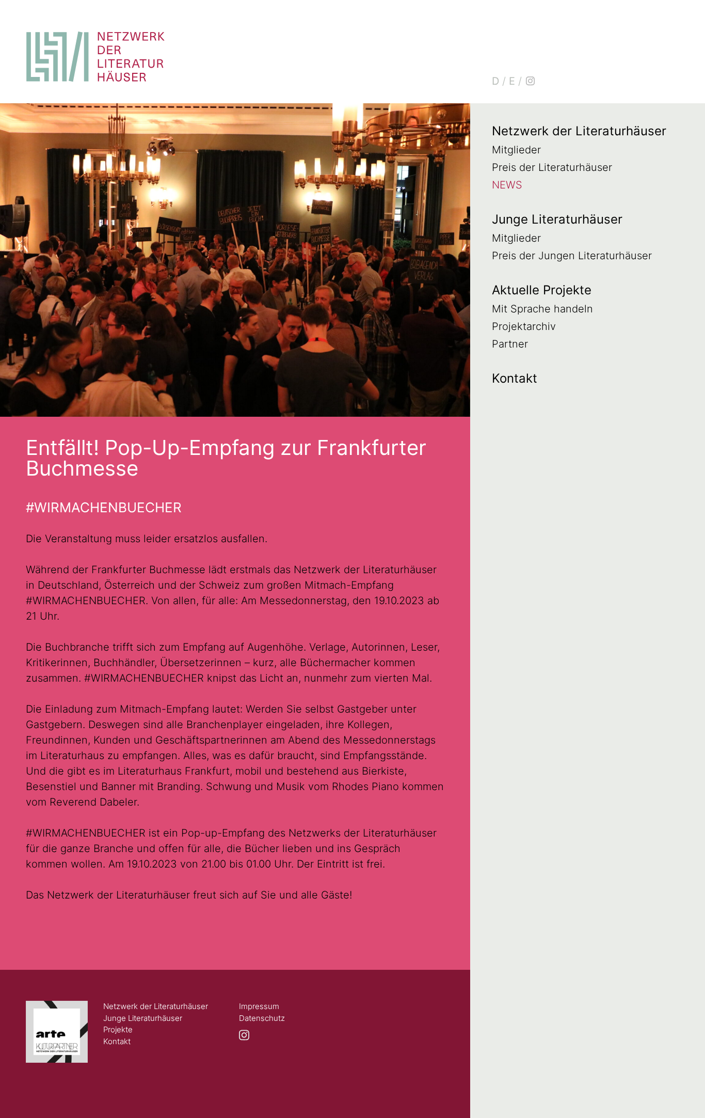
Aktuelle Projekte (541, 289)
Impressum (259, 1006)
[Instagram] (530, 81)
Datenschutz (262, 1018)
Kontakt (514, 378)
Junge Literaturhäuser (557, 219)
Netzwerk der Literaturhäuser (579, 130)
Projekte (118, 1029)
